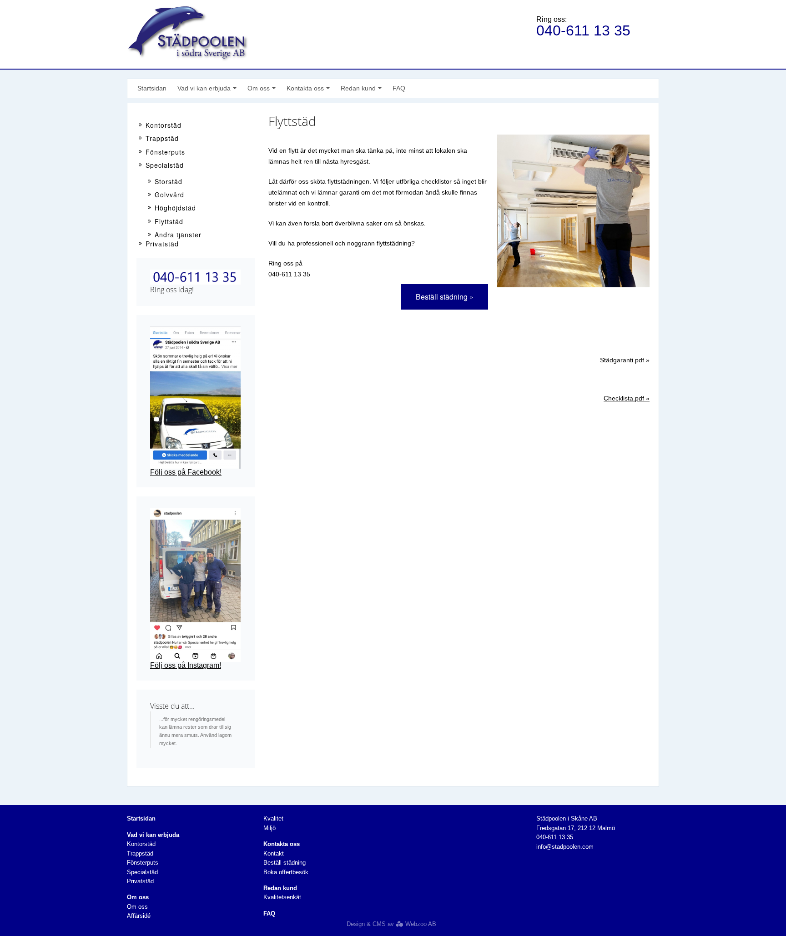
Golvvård (169, 194)
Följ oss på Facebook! (186, 472)
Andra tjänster (178, 234)
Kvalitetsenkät (282, 897)
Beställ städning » (445, 296)
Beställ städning (284, 862)
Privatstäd (162, 243)
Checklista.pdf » (627, 398)
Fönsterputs (165, 151)
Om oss (137, 906)
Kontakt (273, 853)
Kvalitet (273, 818)
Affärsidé (139, 915)
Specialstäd (165, 165)
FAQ (399, 88)
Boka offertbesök (285, 872)
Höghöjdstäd (175, 207)
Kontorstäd (163, 125)
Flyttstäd (169, 221)
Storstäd (168, 181)
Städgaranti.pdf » (625, 360)
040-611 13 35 (583, 30)
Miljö (269, 828)
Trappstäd (162, 138)
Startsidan (151, 88)
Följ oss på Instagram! (185, 665)
